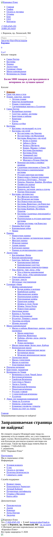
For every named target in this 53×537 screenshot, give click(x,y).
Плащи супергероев (21, 104)
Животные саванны (32, 157)
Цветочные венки (20, 311)
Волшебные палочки (21, 111)
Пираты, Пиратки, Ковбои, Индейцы (34, 182)
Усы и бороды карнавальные (30, 272)
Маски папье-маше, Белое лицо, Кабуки (30, 345)
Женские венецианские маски (31, 350)
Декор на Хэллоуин (21, 401)
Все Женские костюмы (27, 196)
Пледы (15, 121)
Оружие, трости (19, 279)
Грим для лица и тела (16, 94)
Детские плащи (19, 99)
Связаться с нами (14, 475)
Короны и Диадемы (21, 313)
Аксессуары (12, 66)
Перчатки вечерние (16, 367)
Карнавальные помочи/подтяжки (32, 267)
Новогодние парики (21, 235)
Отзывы (10, 14)
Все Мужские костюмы (28, 199)
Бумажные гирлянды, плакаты (26, 406)
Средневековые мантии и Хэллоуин (28, 106)
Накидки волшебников (22, 101)
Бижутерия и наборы (21, 116)
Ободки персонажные (22, 316)
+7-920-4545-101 (12, 522)
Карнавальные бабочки (28, 262)
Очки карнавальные (21, 277)
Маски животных (25, 333)
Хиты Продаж (13, 513)
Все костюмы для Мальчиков (30, 136)
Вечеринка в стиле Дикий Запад (27, 374)
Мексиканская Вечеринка (24, 387)
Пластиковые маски (21, 365)
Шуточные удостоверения (24, 282)
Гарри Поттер (13, 59)
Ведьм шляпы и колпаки (28, 289)
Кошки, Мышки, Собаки (34, 148)
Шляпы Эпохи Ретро (27, 306)
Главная (10, 7)
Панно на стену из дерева (24, 408)
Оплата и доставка (15, 12)
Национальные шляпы (27, 296)
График (10, 9)
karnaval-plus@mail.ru (39, 522)
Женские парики (19, 240)
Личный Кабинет (15, 489)
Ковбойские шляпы (26, 291)
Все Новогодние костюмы (29, 201)
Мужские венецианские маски (31, 355)
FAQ (9, 19)
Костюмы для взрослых (23, 194)
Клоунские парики (20, 248)
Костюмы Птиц (30, 153)
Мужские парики (20, 243)
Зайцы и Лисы (29, 143)
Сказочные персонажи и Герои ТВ (33, 167)
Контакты (11, 21)
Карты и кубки (19, 123)
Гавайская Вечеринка (22, 379)
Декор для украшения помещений (22, 399)
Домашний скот (30, 155)
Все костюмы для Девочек (29, 133)
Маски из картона (20, 362)
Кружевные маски (25, 352)
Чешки (15, 231)
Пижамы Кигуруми (21, 226)
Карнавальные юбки (21, 228)
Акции (10, 508)
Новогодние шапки (26, 309)
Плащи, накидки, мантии (18, 97)
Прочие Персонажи (26, 192)
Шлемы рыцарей (20, 323)
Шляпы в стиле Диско (27, 304)
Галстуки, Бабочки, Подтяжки (26, 260)
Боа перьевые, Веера (21, 255)
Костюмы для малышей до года (26, 128)
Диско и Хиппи (19, 384)
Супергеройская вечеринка (24, 394)
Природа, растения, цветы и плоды (33, 189)
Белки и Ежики (30, 140)
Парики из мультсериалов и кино (27, 250)
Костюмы (11, 62)
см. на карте (45, 524)
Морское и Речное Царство (35, 160)
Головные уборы (14, 69)
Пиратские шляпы (25, 301)
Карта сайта (12, 496)
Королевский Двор (26, 187)
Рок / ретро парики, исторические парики (31, 238)
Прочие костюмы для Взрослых (32, 223)
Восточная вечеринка (22, 377)
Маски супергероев (21, 360)
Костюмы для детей (21, 131)
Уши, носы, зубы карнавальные (32, 274)
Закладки (11, 515)
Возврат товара (14, 484)
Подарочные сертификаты (19, 491)
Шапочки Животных (27, 335)
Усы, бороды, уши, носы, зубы (26, 270)
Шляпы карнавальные (22, 287)
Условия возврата (15, 465)
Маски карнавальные (16, 71)
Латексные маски (20, 357)
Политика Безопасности (18, 472)
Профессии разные (26, 184)
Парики (10, 64)
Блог (9, 16)
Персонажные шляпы (27, 299)
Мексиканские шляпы (27, 294)
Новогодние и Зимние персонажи (33, 177)
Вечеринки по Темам (16, 74)
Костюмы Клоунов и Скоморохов (32, 206)
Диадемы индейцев (21, 321)
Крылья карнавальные (22, 257)
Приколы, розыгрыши (22, 404)
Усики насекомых (25, 343)
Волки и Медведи (31, 145)
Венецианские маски (22, 348)
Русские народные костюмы (30, 175)
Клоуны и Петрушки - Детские (31, 179)
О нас (9, 467)
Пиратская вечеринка (22, 389)
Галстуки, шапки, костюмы (24, 114)
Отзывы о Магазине (16, 494)
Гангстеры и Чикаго (21, 382)
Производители (14, 505)
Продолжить (7, 455)
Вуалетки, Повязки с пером (25, 318)
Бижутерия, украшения (17, 369)
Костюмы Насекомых (33, 150)
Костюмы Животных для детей (31, 138)
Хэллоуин (16, 396)
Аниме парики (19, 245)
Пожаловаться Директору (18, 486)
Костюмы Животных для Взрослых (33, 204)
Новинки (11, 92)
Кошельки (16, 118)
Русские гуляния (19, 391)
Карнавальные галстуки (28, 265)
